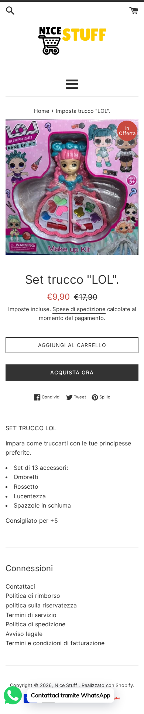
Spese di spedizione (79, 309)
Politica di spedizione (35, 624)
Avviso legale (24, 633)
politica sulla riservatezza (41, 605)
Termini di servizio (31, 615)
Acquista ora (72, 372)
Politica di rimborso (33, 595)
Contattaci (20, 586)
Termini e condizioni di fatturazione (55, 643)
